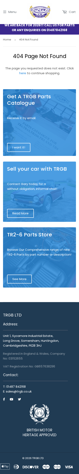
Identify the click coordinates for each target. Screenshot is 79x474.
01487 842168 (16, 386)
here (22, 73)
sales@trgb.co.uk (19, 391)
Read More (20, 213)
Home (7, 39)
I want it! (18, 147)
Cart (72, 12)
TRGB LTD (38, 458)
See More (19, 279)
